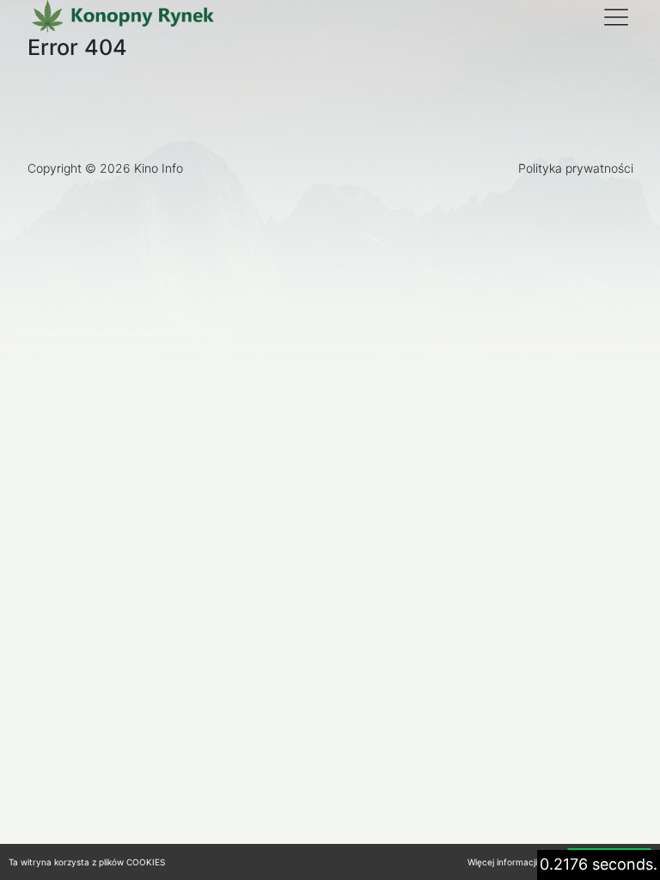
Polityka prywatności (575, 168)
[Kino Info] (122, 17)
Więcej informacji (502, 862)
